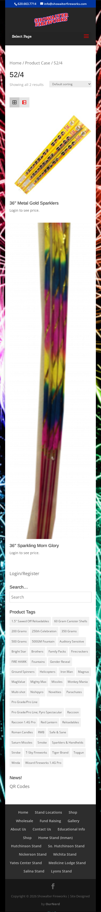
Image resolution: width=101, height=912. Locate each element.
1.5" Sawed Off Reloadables (30, 621)
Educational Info (71, 829)
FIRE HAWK (19, 662)
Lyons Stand (61, 871)
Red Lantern (49, 722)
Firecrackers (79, 651)
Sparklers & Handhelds (67, 742)
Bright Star (19, 651)
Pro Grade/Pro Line (25, 702)
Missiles (57, 682)
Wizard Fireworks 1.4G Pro (43, 763)
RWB (41, 732)
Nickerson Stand (33, 854)
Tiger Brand (60, 752)
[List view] (24, 102)
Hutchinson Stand (26, 846)
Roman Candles (22, 732)
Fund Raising (50, 821)
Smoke (42, 742)
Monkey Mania (78, 682)
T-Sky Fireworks (36, 752)
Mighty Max (38, 682)
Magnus (83, 672)
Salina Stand (34, 871)
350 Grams (69, 631)
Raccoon (73, 712)
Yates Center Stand (26, 862)
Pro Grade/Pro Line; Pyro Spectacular (37, 712)
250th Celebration (44, 631)
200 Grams (19, 631)
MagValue (18, 682)
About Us (18, 829)
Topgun (79, 752)
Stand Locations (48, 812)
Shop (73, 812)
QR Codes (20, 786)
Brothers (37, 651)
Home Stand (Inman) (55, 837)
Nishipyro (36, 692)
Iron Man (67, 672)
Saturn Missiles (22, 742)
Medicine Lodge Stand (67, 862)
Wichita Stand (64, 854)
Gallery (73, 821)
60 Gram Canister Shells (70, 621)
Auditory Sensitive (72, 641)
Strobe (16, 752)
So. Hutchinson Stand (66, 846)
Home (16, 63)
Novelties (55, 692)
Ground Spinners (23, 672)
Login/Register (24, 573)
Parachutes (74, 692)
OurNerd (53, 904)
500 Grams (19, 641)
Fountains (38, 662)
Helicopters (47, 672)
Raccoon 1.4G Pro (24, 722)
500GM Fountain (43, 641)
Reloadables (70, 722)
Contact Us (42, 829)
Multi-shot (18, 692)
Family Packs (57, 651)
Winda (16, 763)
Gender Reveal (60, 662)
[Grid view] (14, 102)
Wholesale (24, 821)
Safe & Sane (58, 732)
